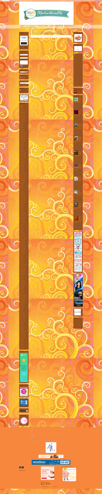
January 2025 (22, 319)
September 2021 (23, 264)
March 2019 (22, 224)
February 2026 (22, 337)
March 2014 (22, 122)
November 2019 (22, 237)
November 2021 (22, 268)
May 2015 (21, 146)
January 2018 (22, 200)
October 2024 (22, 315)
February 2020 (22, 242)
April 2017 (21, 185)
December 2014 (22, 137)
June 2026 (22, 344)
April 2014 (21, 124)
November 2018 (22, 217)
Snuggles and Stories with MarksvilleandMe (28, 27)
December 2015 (22, 158)
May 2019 (21, 227)
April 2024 (21, 305)
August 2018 (22, 212)
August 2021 (22, 263)
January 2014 (22, 119)
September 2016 (23, 173)
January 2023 (22, 283)
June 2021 (22, 259)
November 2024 (22, 317)
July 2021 (21, 261)
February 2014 (22, 120)
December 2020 (22, 249)
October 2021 (22, 266)
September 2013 (23, 112)
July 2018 (21, 210)
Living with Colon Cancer (31, 25)
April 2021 (21, 256)
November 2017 (22, 197)
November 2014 (22, 136)
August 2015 (22, 151)
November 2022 (22, 281)
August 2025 (22, 329)
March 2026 (22, 339)
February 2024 (22, 302)
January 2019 (22, 220)
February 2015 (22, 141)
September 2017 (23, 193)
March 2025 (22, 322)
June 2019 (22, 229)
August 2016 (22, 171)
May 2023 (21, 290)
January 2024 (22, 300)
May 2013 (21, 107)
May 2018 (21, 207)
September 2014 (23, 132)
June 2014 (22, 127)
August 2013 (22, 110)
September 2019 (23, 234)
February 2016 (22, 161)
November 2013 (22, 115)
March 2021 (22, 254)
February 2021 (22, 253)
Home (51, 36)
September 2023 (23, 295)
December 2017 (22, 198)
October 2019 (22, 236)
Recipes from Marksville (69, 25)
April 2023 (21, 288)
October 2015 (22, 154)
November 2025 (22, 334)
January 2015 (22, 139)
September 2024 (23, 314)
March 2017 (22, 183)
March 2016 (22, 163)
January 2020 (22, 241)
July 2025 (21, 327)
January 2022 (22, 271)
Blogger (58, 486)
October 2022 (22, 280)
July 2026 (21, 346)
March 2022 (22, 275)
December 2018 (22, 219)
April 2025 (21, 324)
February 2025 (22, 320)
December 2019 (22, 239)
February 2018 (22, 202)
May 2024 (21, 307)
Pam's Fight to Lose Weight (43, 25)
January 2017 (22, 180)
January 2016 (22, 159)
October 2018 (22, 215)
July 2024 (21, 310)
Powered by (21, 47)
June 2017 (22, 188)
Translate (23, 85)
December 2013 (22, 117)
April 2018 (21, 205)
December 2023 (22, 298)
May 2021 (21, 258)
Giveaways (22, 25)
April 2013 (21, 105)
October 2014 (22, 134)
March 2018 (22, 203)
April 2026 (21, 341)
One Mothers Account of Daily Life (56, 25)
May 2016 (21, 166)
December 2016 (22, 178)
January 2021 (22, 251)
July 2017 (21, 190)
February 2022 (22, 273)
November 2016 (22, 176)
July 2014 (21, 129)
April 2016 (21, 164)
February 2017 (22, 181)
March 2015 (22, 142)
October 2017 (22, 195)
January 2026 (22, 336)
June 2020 (22, 244)
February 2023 (22, 285)
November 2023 (22, 297)
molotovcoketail (50, 486)
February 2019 (22, 222)
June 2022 (22, 278)
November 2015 (22, 156)
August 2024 (22, 312)
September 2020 (23, 246)
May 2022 (21, 276)
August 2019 (22, 232)
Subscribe (24, 43)
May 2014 (21, 125)
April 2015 (21, 144)
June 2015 (22, 147)
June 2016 (22, 168)
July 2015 (21, 149)
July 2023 (21, 293)
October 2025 (22, 332)
